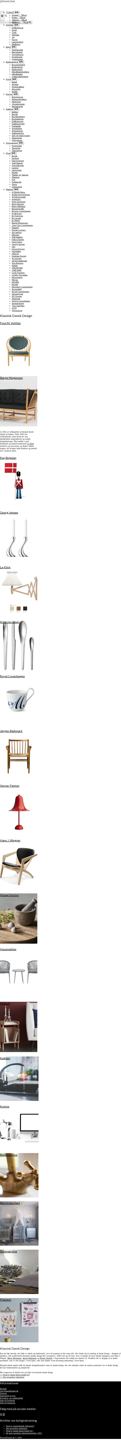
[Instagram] (4, 1414)
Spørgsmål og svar (7, 1396)
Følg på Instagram (7, 1403)
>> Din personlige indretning (12, 1377)
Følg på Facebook (7, 1400)
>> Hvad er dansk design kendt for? (15, 1375)
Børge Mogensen (14, 1358)
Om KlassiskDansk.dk (9, 1391)
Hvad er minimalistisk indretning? (20, 1426)
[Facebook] (1, 1414)
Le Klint (30, 444)
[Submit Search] (30, 22)
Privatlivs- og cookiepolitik (11, 1398)
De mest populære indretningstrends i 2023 (24, 1433)
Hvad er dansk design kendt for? (19, 1431)
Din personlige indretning (16, 1428)
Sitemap (3, 1393)
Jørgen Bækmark (30, 1358)
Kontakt (3, 1389)
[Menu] (2, 16)
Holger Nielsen (46, 1358)
